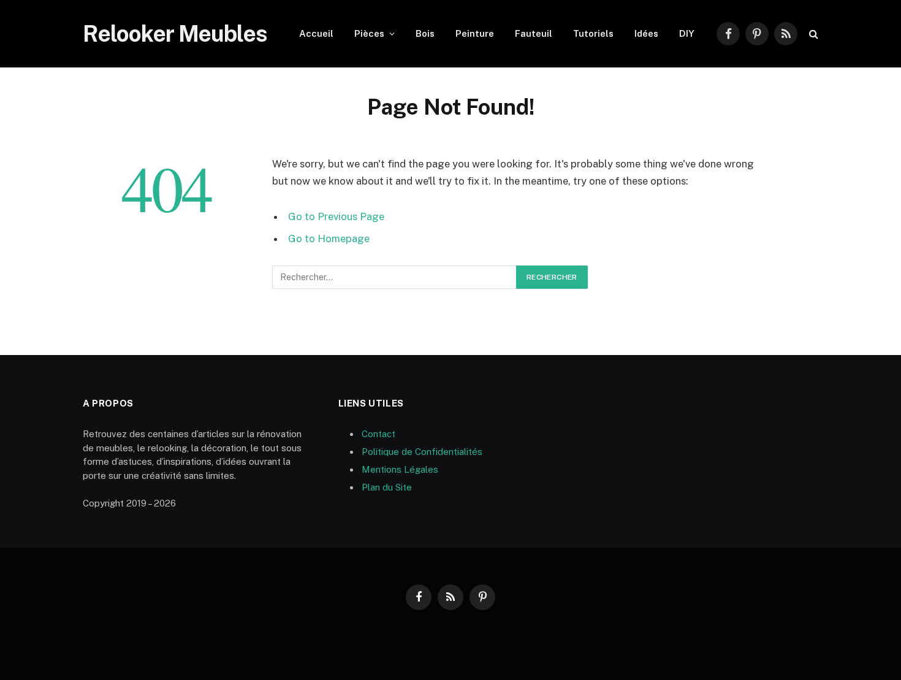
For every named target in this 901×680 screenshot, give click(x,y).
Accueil (316, 33)
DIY (686, 33)
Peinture (474, 33)
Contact (378, 434)
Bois (425, 33)
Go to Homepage (329, 238)
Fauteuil (533, 33)
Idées (646, 33)
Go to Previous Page (336, 216)
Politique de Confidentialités (422, 451)
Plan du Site (387, 487)
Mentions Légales (400, 469)
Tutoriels (593, 33)
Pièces (369, 33)
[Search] (812, 34)
